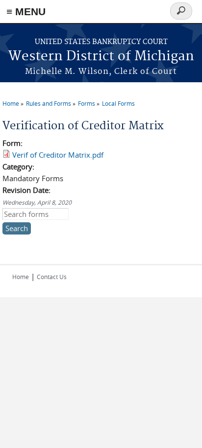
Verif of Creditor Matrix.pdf (57, 155)
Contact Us (52, 277)
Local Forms (118, 103)
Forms (86, 103)
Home (10, 103)
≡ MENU (26, 11)
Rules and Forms (48, 103)
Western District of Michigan (101, 56)
